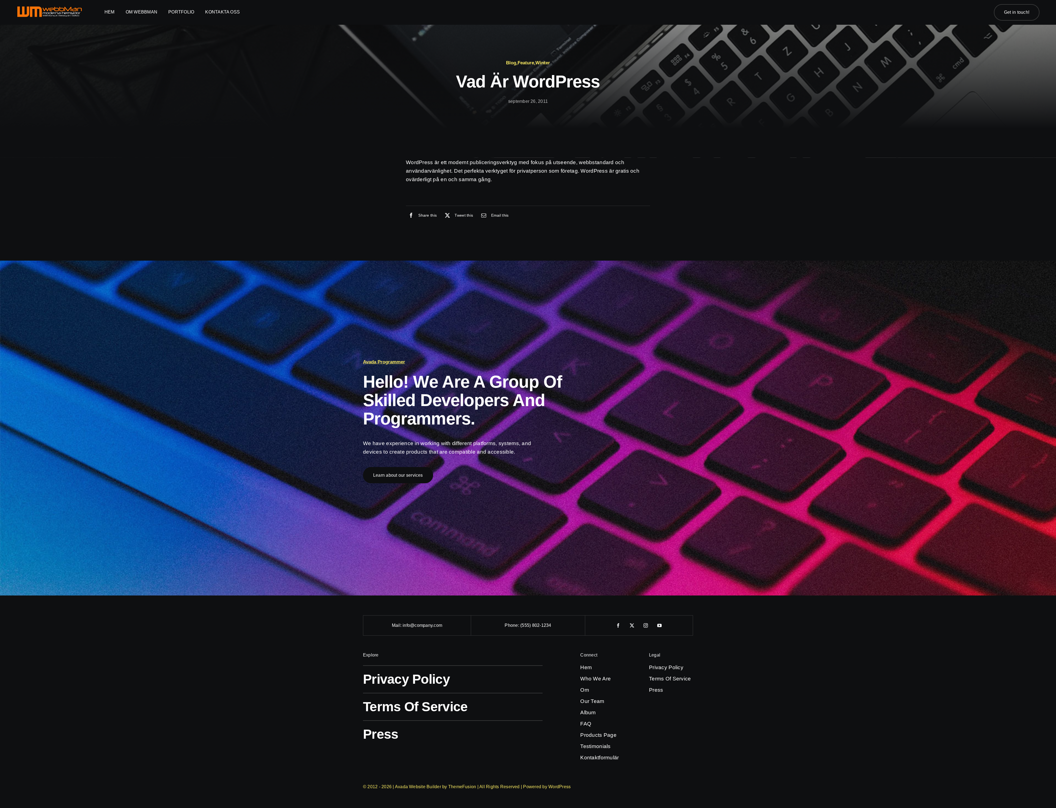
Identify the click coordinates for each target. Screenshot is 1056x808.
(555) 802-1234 (535, 625)
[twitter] (632, 625)
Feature (526, 62)
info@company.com (422, 625)
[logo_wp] (49, 8)
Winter (542, 62)
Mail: (397, 625)
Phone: (512, 625)
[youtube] (659, 625)
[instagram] (645, 625)
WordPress (559, 786)
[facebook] (618, 625)
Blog (511, 62)
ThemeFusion (462, 786)
